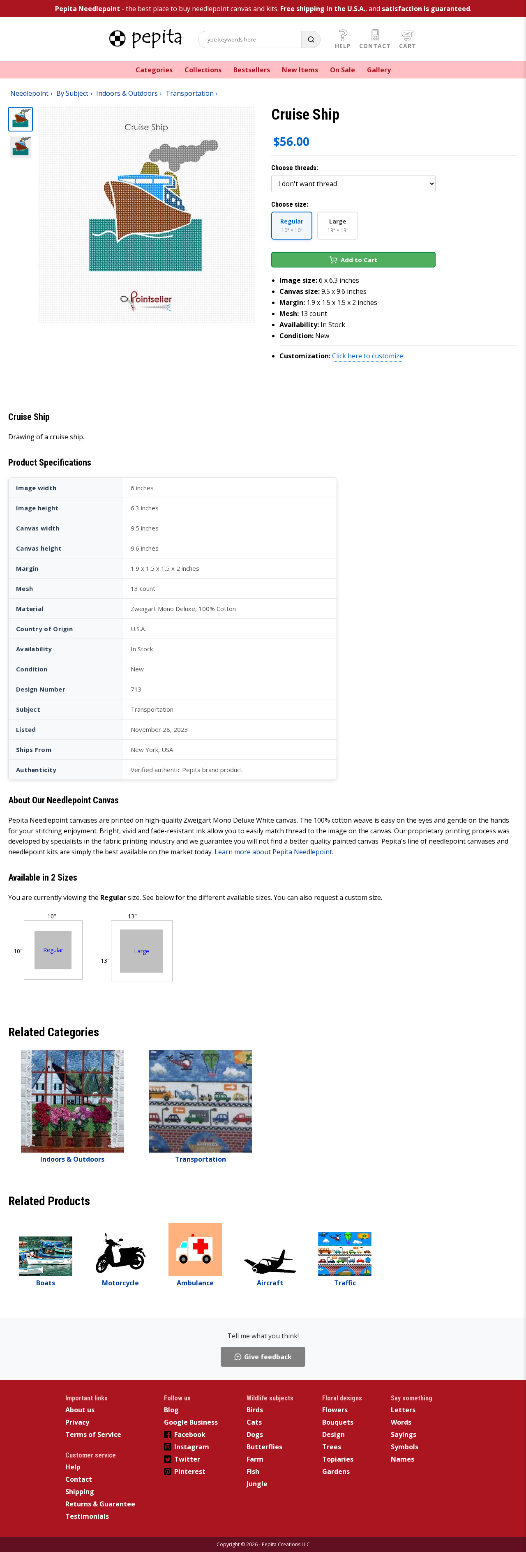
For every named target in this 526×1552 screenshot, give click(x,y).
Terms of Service (93, 1434)
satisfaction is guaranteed (426, 8)
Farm (255, 1459)
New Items (300, 69)
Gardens (336, 1471)
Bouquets (337, 1422)
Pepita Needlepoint (87, 8)
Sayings (403, 1434)
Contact (375, 46)
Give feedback (268, 1356)
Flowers (335, 1409)
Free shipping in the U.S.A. (322, 8)
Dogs (255, 1434)
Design (333, 1434)
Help (343, 46)
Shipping (79, 1491)
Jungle (257, 1483)
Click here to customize (367, 355)
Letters (403, 1409)
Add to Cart (359, 260)
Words (401, 1422)
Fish (253, 1471)
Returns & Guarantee (100, 1503)
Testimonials (87, 1516)
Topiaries (337, 1459)
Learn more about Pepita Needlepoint (273, 851)
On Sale (342, 69)
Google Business (191, 1422)
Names (402, 1459)
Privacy (77, 1422)
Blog (171, 1409)
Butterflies (264, 1446)
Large (141, 951)
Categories (154, 69)
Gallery (379, 69)
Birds (255, 1409)
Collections (203, 69)
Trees (331, 1446)
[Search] (310, 39)
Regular (53, 950)
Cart (407, 46)
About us (80, 1409)
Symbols (404, 1446)
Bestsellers (251, 69)
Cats (254, 1422)
